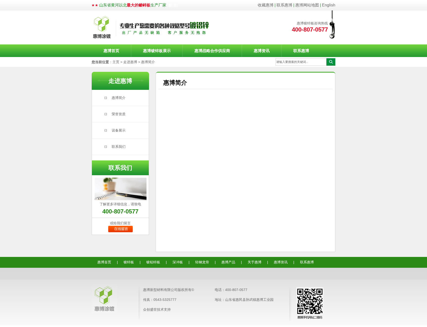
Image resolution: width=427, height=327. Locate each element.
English (328, 5)
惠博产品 (228, 262)
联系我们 (119, 147)
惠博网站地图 (307, 5)
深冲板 (177, 262)
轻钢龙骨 (202, 262)
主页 (115, 62)
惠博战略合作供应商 (212, 51)
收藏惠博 (266, 5)
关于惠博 (254, 262)
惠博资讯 (262, 51)
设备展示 (119, 130)
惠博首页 (111, 51)
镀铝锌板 (153, 262)
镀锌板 (129, 262)
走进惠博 (130, 62)
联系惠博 (284, 5)
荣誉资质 (119, 114)
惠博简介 (148, 62)
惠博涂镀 (151, 27)
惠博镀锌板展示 (157, 51)
